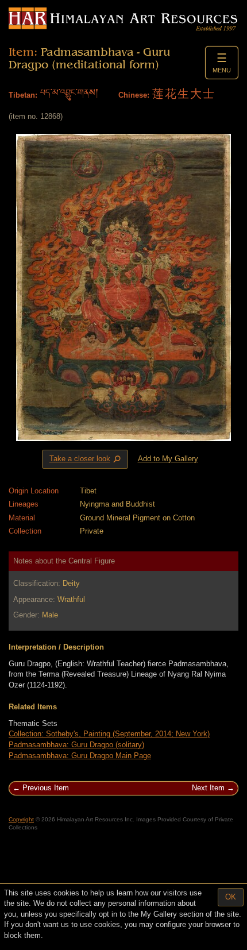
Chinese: (133, 95)
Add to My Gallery (168, 458)
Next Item (208, 787)
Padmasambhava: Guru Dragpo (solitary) (76, 744)
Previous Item (45, 787)
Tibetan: (23, 95)
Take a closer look (86, 459)
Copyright (21, 819)
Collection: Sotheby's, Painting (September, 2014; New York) (109, 733)
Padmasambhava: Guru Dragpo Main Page (80, 755)
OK (230, 897)
